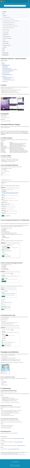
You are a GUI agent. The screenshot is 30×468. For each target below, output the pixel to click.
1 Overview (2, 62)
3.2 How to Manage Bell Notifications (6, 68)
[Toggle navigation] (28, 1)
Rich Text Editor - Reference (6, 29)
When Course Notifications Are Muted (7, 74)
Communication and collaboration (7, 38)
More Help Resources (4, 81)
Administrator (4, 11)
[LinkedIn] (18, 462)
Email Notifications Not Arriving (7, 78)
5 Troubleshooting (3, 76)
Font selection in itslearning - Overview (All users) (8, 27)
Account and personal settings (6, 17)
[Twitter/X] (12, 462)
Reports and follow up (5, 41)
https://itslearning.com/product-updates (18, 438)
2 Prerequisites (3, 63)
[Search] (25, 6)
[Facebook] (14, 462)
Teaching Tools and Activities (6, 36)
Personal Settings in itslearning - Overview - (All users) (9, 22)
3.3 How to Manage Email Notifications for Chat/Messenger (9, 69)
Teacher (3, 13)
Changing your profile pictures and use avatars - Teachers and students (11, 20)
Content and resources (6, 34)
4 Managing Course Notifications (5, 73)
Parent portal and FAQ (6, 43)
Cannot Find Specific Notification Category (8, 77)
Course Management (5, 32)
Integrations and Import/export (7, 45)
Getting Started (5, 15)
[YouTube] (16, 462)
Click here (1, 453)
